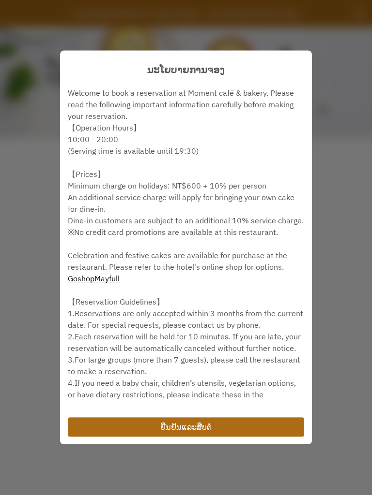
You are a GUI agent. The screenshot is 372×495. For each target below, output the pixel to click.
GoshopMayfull (94, 278)
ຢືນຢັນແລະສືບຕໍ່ (186, 427)
